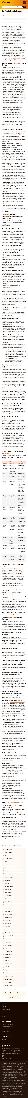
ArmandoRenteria (9, 929)
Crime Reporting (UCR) (15, 802)
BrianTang (7, 926)
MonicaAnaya (8, 905)
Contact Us (4, 1016)
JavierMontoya (8, 867)
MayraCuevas (8, 963)
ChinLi (6, 861)
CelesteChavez (8, 852)
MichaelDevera (8, 883)
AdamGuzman (8, 911)
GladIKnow (6, 2)
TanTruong (7, 864)
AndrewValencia (9, 886)
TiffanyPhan (8, 942)
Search (24, 7)
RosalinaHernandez (9, 871)
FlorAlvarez (8, 898)
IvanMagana (8, 923)
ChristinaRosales (9, 858)
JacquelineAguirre (9, 901)
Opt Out (4, 1014)
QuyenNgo (7, 970)
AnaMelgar (7, 880)
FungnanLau (8, 889)
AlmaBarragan (8, 945)
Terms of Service (6, 1009)
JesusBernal (8, 973)
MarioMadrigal (8, 917)
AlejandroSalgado (9, 877)
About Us (4, 1039)
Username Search (6, 1031)
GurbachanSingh (9, 936)
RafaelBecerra (8, 914)
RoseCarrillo (8, 948)
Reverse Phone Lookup (7, 1024)
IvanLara (7, 855)
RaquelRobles (8, 951)
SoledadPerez (8, 954)
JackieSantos (8, 849)
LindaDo (7, 960)
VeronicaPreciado (9, 932)
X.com (3, 1056)
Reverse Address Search (8, 1026)
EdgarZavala (8, 920)
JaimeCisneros (8, 908)
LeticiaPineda (8, 966)
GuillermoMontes (9, 976)
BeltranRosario (8, 985)
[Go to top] (26, 1096)
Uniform (7, 802)
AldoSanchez (8, 895)
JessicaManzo (8, 874)
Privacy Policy (5, 1011)
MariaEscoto (8, 957)
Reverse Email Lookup (7, 1029)
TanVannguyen (8, 982)
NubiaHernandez (9, 979)
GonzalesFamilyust (9, 939)
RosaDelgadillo (8, 892)
